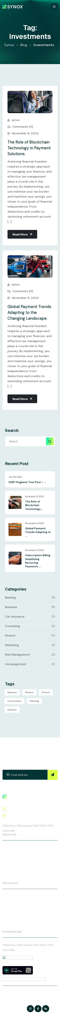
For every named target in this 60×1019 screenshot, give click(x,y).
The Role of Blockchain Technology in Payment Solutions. (29, 147)
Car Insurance (14, 617)
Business (11, 607)
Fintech (10, 636)
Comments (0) (22, 127)
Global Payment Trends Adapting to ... (38, 532)
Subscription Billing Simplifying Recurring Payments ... (37, 560)
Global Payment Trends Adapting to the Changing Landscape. (29, 312)
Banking (10, 598)
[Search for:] (30, 441)
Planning (34, 700)
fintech (46, 692)
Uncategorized (15, 664)
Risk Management (17, 655)
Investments (15, 700)
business (12, 692)
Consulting (12, 626)
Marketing (12, 645)
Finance (29, 692)
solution (12, 709)
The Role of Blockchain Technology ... (34, 505)
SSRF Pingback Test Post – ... (27, 482)
